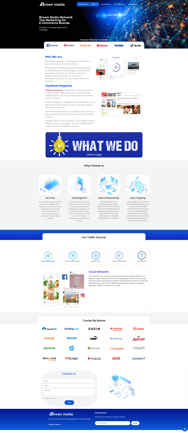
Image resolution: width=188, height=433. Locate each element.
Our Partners (119, 4)
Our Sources (105, 4)
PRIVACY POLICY (55, 424)
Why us (94, 4)
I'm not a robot (50, 398)
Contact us (132, 4)
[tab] (48, 256)
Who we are (83, 4)
